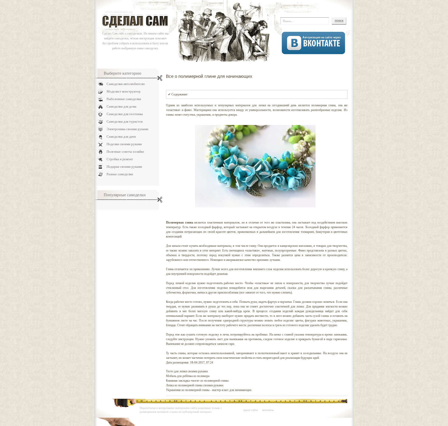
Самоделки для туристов (125, 121)
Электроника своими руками (127, 129)
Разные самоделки (120, 174)
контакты (268, 409)
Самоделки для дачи (121, 136)
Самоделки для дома (121, 106)
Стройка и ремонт (120, 159)
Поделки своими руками (124, 144)
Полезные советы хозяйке (125, 151)
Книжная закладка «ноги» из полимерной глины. (197, 380)
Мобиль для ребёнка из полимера (187, 376)
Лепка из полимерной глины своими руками (194, 385)
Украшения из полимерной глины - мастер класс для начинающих (208, 390)
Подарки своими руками (124, 167)
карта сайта (250, 409)
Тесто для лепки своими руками (187, 371)
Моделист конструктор (124, 91)
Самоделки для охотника (125, 114)
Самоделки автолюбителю (126, 84)
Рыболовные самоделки (124, 99)
